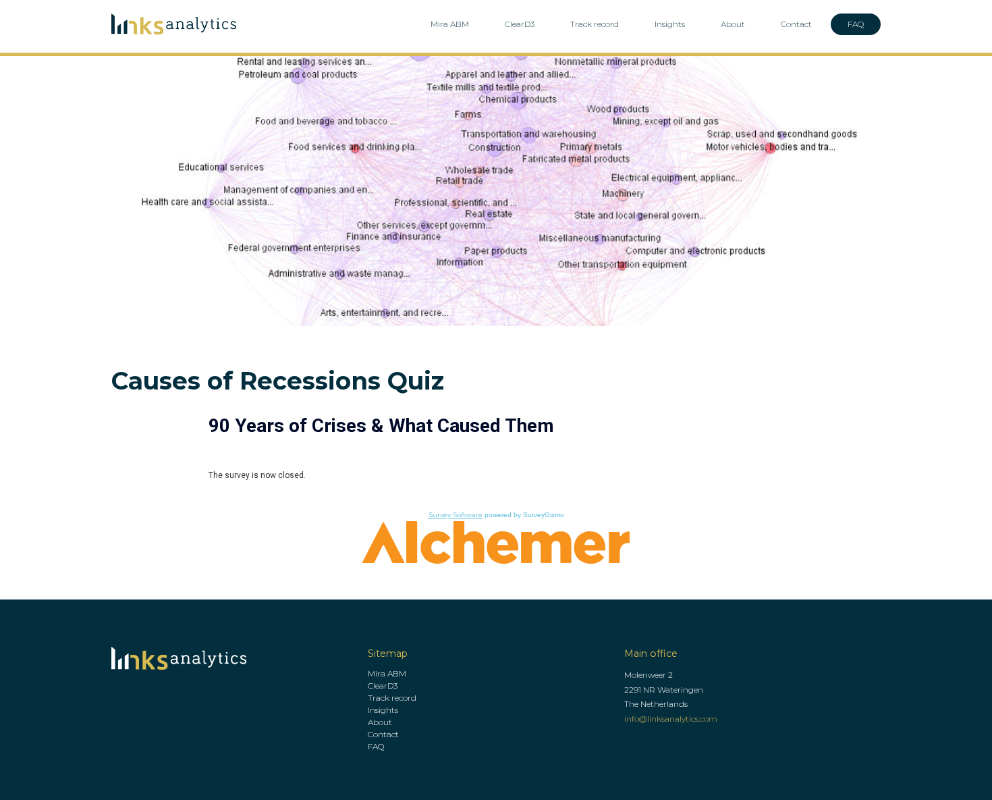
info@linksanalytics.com (670, 719)
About (733, 24)
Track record (594, 24)
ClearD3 (519, 24)
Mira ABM (450, 24)
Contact (796, 24)
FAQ (856, 24)
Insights (670, 24)
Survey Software (456, 514)
